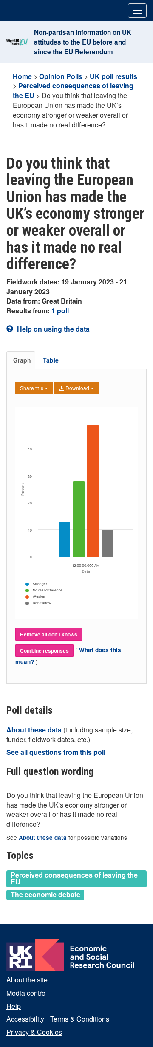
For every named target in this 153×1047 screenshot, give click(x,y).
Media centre (25, 993)
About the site (27, 980)
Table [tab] (51, 360)
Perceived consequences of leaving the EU (74, 878)
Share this (32, 387)
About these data (34, 730)
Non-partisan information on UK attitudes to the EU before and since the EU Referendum (82, 42)
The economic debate (45, 894)
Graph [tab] (22, 360)
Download (77, 387)
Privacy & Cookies (34, 1032)
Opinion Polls (60, 76)
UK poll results (113, 76)
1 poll (60, 310)
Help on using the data (52, 329)
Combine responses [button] (44, 650)
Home (22, 76)
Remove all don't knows (48, 634)
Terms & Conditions (79, 1019)
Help (13, 1006)
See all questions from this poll (55, 752)
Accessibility (25, 1019)
